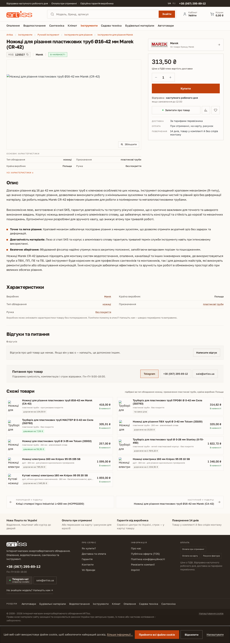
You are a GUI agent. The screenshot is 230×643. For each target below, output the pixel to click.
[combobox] (106, 14)
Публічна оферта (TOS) (145, 553)
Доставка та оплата (94, 553)
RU (174, 3)
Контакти (88, 564)
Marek (107, 296)
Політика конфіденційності (148, 559)
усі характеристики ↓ (20, 172)
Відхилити (191, 634)
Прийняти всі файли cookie (157, 634)
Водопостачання (79, 603)
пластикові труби (213, 304)
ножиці (107, 304)
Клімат (116, 603)
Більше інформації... (120, 634)
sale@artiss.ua (205, 373)
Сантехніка (168, 603)
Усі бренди (88, 569)
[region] (73, 105)
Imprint (135, 569)
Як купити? (89, 548)
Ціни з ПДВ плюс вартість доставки (172, 68)
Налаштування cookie (211, 613)
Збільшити (131, 144)
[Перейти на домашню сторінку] (23, 14)
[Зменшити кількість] (156, 77)
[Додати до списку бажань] (215, 110)
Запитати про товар (177, 110)
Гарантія (87, 559)
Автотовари (29, 603)
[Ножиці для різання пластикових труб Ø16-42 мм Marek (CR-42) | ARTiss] (74, 104)
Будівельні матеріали (52, 603)
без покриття (103, 312)
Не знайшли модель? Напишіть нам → (29, 590)
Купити (186, 88)
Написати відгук (206, 352)
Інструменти (101, 603)
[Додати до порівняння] (206, 110)
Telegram (149, 373)
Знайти (166, 13)
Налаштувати (215, 634)
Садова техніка (148, 603)
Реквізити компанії (143, 564)
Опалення (130, 603)
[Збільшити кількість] (170, 77)
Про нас (136, 548)
